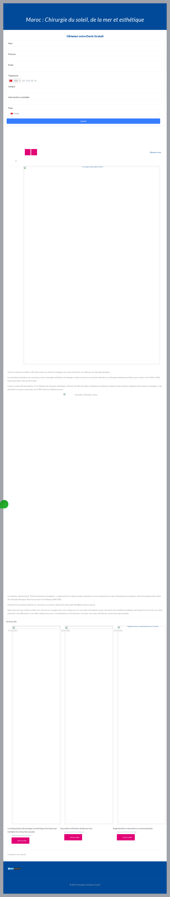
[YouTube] (159, 6)
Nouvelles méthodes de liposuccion (76, 828)
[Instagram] (163, 6)
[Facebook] (152, 6)
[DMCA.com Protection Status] (14, 869)
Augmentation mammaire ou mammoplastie (133, 828)
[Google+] (155, 6)
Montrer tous (155, 152)
